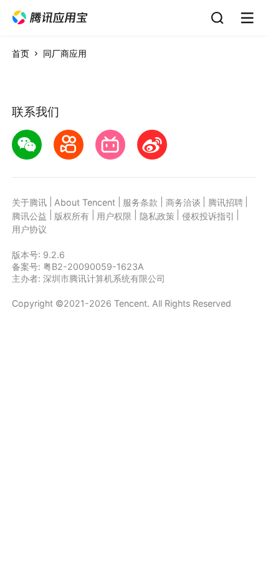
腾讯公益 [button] (29, 216)
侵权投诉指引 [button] (208, 216)
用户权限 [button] (114, 216)
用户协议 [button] (29, 229)
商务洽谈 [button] (183, 202)
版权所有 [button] (71, 216)
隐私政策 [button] (157, 216)
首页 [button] (20, 53)
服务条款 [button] (140, 202)
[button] (50, 18)
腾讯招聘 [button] (225, 202)
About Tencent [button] (84, 202)
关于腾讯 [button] (29, 202)
